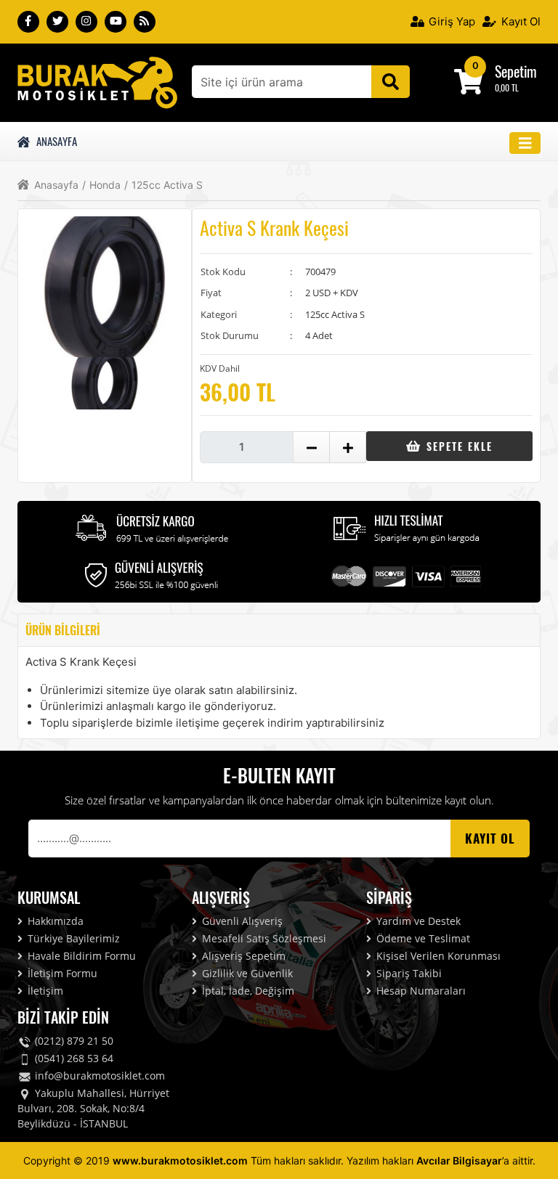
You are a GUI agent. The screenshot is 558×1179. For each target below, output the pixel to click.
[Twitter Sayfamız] (57, 22)
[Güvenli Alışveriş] (152, 574)
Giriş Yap (450, 21)
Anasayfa (54, 141)
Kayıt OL (490, 838)
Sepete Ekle (457, 446)
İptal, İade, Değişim (246, 991)
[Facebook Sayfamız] (28, 22)
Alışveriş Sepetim (242, 956)
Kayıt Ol (519, 21)
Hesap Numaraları (419, 991)
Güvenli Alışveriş (241, 921)
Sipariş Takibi (407, 973)
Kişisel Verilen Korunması (437, 956)
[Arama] (390, 81)
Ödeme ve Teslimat (421, 938)
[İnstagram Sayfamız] (86, 22)
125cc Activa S (163, 185)
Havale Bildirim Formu (80, 956)
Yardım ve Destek (417, 921)
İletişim (44, 991)
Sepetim (516, 71)
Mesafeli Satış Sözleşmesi (262, 938)
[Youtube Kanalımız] (115, 22)
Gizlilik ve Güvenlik (246, 973)
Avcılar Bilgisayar (459, 1160)
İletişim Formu (61, 973)
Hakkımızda (54, 921)
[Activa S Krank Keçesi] (97, 81)
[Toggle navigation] (525, 143)
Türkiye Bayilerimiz (72, 938)
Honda (101, 185)
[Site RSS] (144, 22)
